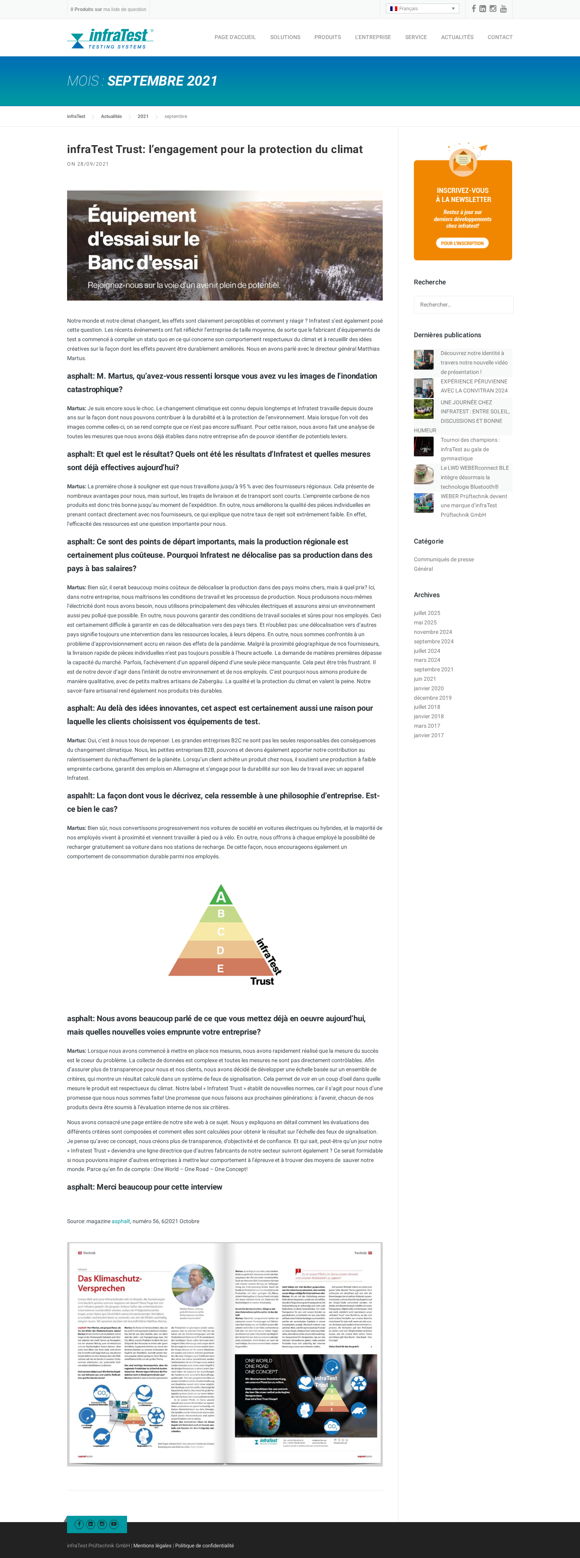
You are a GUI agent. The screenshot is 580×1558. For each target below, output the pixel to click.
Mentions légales (152, 1546)
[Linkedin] (482, 8)
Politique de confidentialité (204, 1546)
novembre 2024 (433, 632)
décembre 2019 (433, 698)
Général (423, 569)
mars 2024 (427, 660)
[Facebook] (473, 8)
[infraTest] (110, 38)
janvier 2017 (429, 735)
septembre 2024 (434, 641)
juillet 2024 (427, 651)
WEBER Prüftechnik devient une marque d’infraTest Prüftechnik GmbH (474, 505)
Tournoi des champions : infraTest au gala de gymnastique (470, 449)
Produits (327, 37)
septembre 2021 (434, 669)
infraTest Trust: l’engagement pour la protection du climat (215, 149)
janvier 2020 (429, 688)
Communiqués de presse (444, 559)
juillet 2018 (427, 707)
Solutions (285, 37)
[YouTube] (503, 8)
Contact (500, 37)
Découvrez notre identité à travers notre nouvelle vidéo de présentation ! (474, 362)
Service (416, 37)
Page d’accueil (235, 37)
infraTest (76, 116)
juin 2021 (425, 679)
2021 (143, 116)
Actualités (457, 37)
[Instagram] (493, 8)
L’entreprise (373, 37)
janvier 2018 (429, 716)
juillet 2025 (427, 613)
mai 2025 (425, 622)
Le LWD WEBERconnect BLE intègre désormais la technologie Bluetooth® (475, 477)
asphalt (121, 1221)
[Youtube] (113, 1524)
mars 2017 (427, 726)
